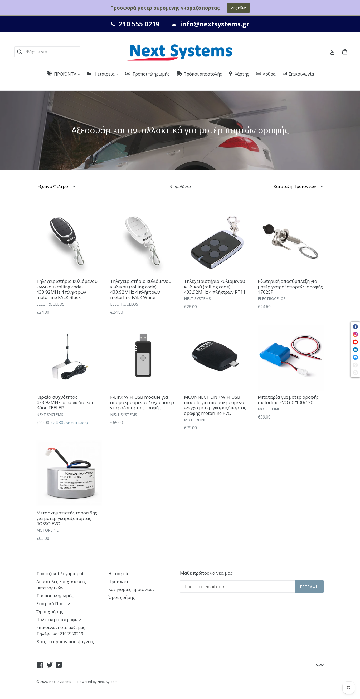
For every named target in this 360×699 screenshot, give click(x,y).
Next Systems (60, 681)
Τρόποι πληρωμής (55, 596)
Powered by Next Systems (98, 681)
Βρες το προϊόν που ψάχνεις (65, 642)
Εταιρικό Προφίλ (53, 604)
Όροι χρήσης (49, 611)
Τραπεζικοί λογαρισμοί (60, 573)
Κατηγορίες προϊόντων (131, 589)
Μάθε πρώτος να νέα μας (206, 573)
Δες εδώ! (238, 7)
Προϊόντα (118, 581)
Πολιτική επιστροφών (58, 619)
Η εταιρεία (118, 573)
